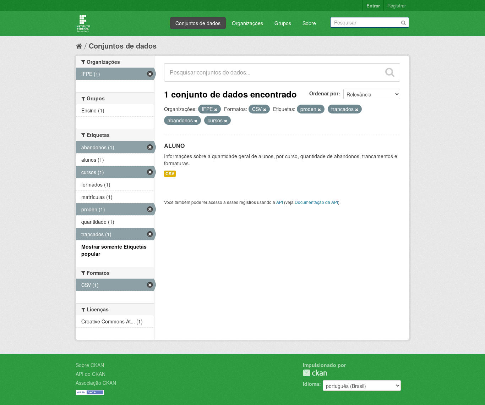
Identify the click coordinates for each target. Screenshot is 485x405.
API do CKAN (90, 373)
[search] (390, 72)
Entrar (373, 5)
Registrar (396, 5)
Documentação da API (316, 202)
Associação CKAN (96, 382)
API (279, 202)
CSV (169, 174)
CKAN (315, 373)
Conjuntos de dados (197, 23)
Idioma (311, 383)
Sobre (309, 23)
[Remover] (215, 109)
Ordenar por (323, 93)
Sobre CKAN (90, 364)
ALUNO (174, 146)
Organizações (247, 23)
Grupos (282, 23)
